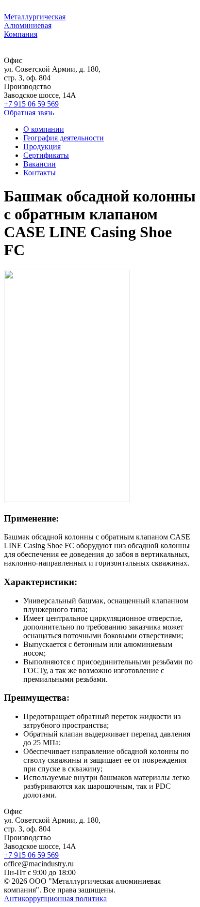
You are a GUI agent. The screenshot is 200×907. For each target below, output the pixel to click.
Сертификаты (46, 155)
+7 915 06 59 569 (31, 104)
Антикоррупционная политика (55, 898)
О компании (43, 129)
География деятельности (63, 138)
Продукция (42, 146)
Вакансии (39, 164)
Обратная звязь (29, 112)
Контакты (39, 173)
